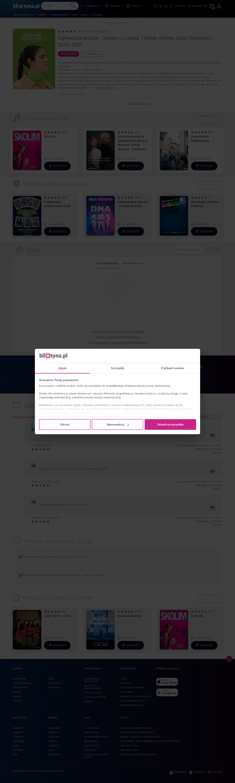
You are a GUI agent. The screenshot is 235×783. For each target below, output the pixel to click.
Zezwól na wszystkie (170, 424)
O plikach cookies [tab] (172, 367)
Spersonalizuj (115, 424)
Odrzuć (65, 424)
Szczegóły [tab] (117, 367)
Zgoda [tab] (62, 367)
